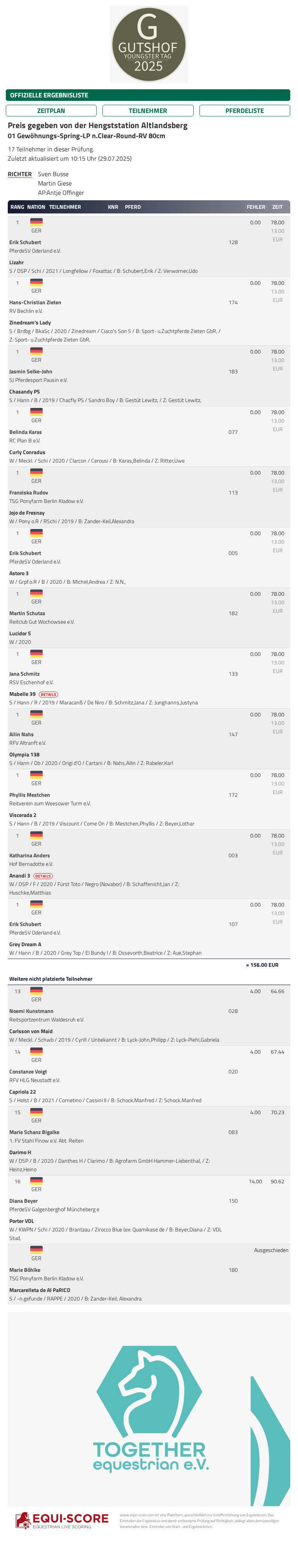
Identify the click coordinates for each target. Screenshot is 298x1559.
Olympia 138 (25, 754)
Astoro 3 (19, 573)
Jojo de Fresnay (27, 512)
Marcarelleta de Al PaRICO (40, 1290)
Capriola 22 (23, 1091)
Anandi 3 (30, 875)
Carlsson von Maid (31, 1031)
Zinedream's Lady (30, 322)
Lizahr (17, 262)
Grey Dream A (25, 944)
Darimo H (20, 1152)
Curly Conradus (28, 452)
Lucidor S (20, 633)
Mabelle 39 (32, 694)
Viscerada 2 (23, 815)
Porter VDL (22, 1221)
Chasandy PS (25, 391)
